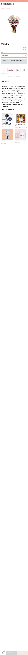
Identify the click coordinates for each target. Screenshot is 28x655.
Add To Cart (11, 653)
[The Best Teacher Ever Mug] (21, 136)
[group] (14, 24)
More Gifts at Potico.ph (14, 0)
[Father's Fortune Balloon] (7, 120)
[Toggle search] (26, 4)
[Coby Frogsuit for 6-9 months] (7, 136)
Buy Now (22, 653)
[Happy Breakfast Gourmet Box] (21, 120)
